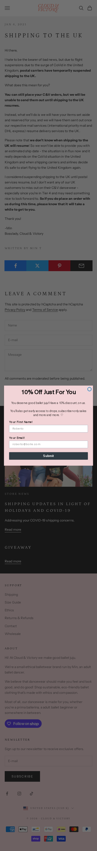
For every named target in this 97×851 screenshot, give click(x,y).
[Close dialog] (90, 389)
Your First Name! (21, 422)
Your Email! (17, 437)
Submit (48, 455)
